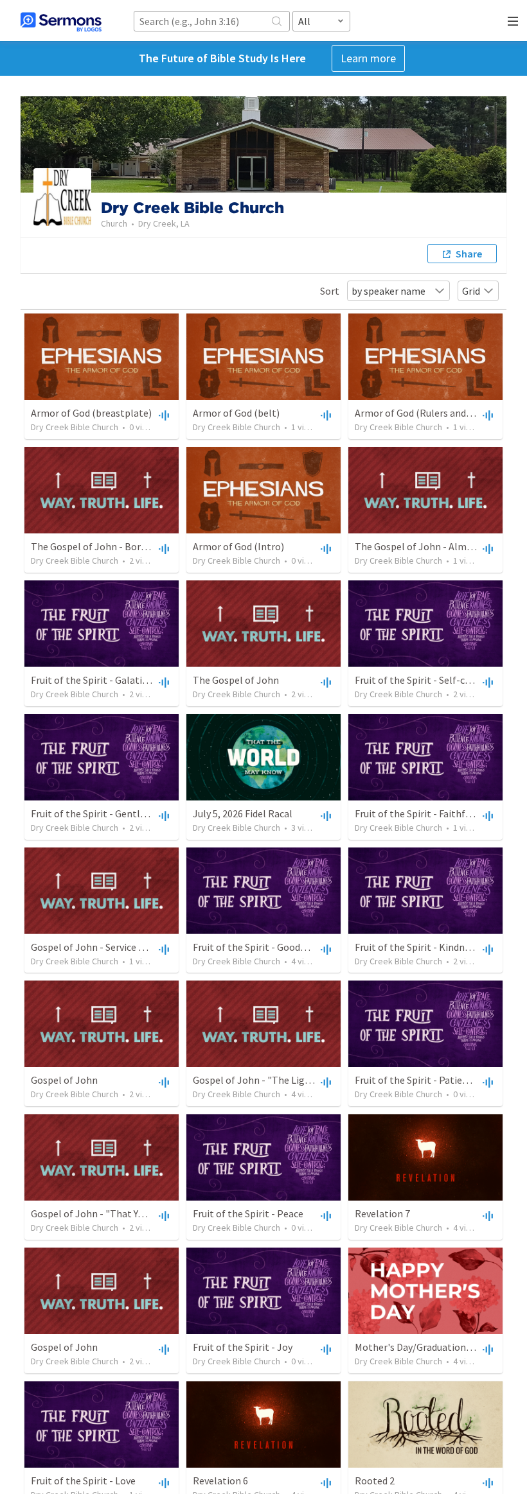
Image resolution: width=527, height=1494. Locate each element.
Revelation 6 (220, 1480)
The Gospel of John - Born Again (102, 546)
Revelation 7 (382, 1213)
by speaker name (388, 290)
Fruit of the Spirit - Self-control (424, 679)
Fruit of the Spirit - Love (83, 1480)
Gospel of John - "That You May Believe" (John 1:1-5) (146, 1213)
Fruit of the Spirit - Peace (248, 1213)
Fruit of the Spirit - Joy (242, 1347)
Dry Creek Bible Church (74, 427)
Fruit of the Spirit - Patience (416, 1079)
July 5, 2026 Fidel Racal (242, 813)
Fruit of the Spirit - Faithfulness (424, 813)
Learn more (368, 58)
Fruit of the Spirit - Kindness (417, 947)
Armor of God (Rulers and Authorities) (438, 412)
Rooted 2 (375, 1480)
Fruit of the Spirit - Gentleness (98, 813)
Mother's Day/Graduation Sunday (427, 1347)
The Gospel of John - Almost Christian (439, 546)
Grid (471, 290)
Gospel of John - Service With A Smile (112, 947)
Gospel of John (64, 1079)
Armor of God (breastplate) (91, 412)
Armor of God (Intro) (238, 546)
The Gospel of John (236, 679)
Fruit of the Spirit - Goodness (256, 947)
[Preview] (162, 414)
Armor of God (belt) (236, 412)
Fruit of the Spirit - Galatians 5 (98, 679)
